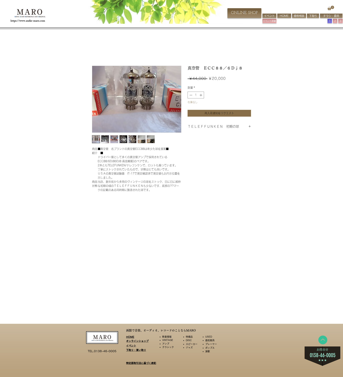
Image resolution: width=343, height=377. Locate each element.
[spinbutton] (196, 95)
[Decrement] (190, 95)
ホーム (96, 52)
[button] (330, 8)
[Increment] (201, 95)
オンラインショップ (137, 341)
